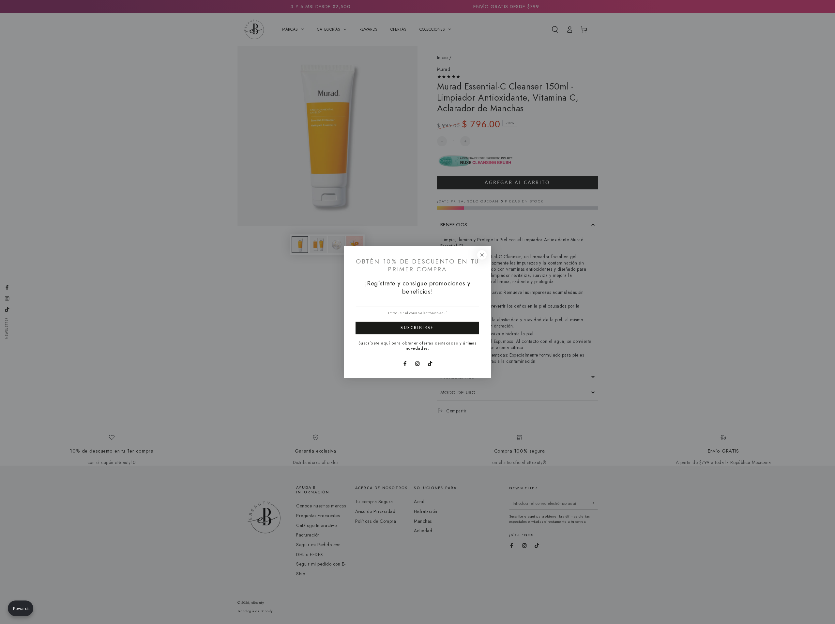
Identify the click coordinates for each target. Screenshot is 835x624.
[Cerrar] (482, 255)
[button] (20, 608)
